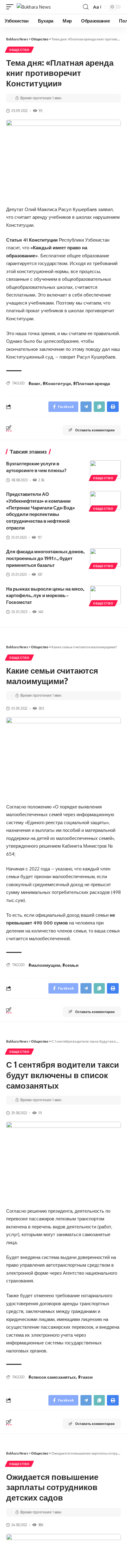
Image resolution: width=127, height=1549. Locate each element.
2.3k (41, 480)
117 (40, 537)
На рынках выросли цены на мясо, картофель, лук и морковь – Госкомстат (45, 595)
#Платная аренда (91, 383)
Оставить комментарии (95, 430)
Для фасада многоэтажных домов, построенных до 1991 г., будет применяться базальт (45, 558)
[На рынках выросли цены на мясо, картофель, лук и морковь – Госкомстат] (105, 595)
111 (40, 1113)
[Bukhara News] (34, 7)
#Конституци (57, 383)
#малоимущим (44, 965)
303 (41, 708)
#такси (85, 1377)
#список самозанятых (52, 1377)
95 (40, 110)
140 (40, 611)
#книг (34, 383)
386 (40, 1524)
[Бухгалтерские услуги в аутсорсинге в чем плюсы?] (105, 469)
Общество (19, 50)
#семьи (70, 965)
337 (40, 574)
